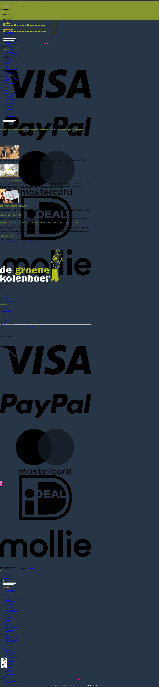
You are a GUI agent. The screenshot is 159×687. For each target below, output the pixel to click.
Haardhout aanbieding (10, 33)
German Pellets (8, 42)
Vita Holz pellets (9, 52)
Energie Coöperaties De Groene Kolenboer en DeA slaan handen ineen (17, 243)
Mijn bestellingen (6, 295)
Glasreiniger (8, 96)
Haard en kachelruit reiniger (11, 97)
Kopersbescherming (6, 311)
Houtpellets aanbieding (10, 35)
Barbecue (4, 90)
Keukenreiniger (8, 100)
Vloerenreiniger (8, 115)
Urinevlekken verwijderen (11, 110)
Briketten (4, 70)
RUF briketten (8, 75)
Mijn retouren (5, 297)
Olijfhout (7, 66)
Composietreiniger (9, 95)
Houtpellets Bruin (9, 55)
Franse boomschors (10, 83)
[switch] (4, 667)
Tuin (3, 87)
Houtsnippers (5, 76)
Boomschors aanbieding (11, 30)
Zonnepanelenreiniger (10, 116)
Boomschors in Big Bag (10, 85)
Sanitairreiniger (8, 106)
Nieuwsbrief (5, 313)
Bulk (6, 56)
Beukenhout (8, 60)
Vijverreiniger (8, 113)
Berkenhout (8, 59)
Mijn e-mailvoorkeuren (7, 300)
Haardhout (5, 58)
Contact (6, 6)
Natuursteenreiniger (10, 103)
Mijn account (3, 293)
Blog (3, 321)
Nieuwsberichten (3, 126)
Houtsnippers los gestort (11, 79)
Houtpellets (5, 36)
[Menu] (6, 658)
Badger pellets (8, 38)
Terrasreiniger (8, 109)
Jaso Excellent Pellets (10, 601)
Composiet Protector (10, 93)
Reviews (4, 310)
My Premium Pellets (9, 46)
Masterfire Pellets (9, 45)
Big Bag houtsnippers (10, 78)
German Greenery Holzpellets (12, 40)
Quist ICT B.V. (31, 569)
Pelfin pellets (8, 48)
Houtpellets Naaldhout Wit (11, 53)
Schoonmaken (6, 92)
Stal (3, 89)
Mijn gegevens (5, 298)
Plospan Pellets (8, 49)
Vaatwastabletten (9, 112)
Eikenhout (7, 62)
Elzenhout (7, 63)
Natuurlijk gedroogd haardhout (12, 68)
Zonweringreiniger (9, 117)
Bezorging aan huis (6, 308)
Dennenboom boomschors (11, 82)
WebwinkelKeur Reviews (81, 685)
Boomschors (5, 80)
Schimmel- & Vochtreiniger (11, 107)
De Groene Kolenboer (14, 569)
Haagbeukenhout (9, 65)
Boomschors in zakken (10, 86)
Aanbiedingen (6, 29)
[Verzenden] (2, 123)
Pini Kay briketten (9, 72)
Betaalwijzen (5, 307)
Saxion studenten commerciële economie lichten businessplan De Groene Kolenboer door (21, 241)
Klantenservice (8, 5)
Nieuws (4, 323)
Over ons (4, 318)
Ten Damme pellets (9, 50)
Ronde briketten (9, 73)
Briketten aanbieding (10, 32)
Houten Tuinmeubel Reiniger (11, 99)
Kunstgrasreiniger (9, 102)
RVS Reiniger (8, 105)
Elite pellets (7, 39)
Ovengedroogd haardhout (11, 69)
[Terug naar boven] (0, 570)
